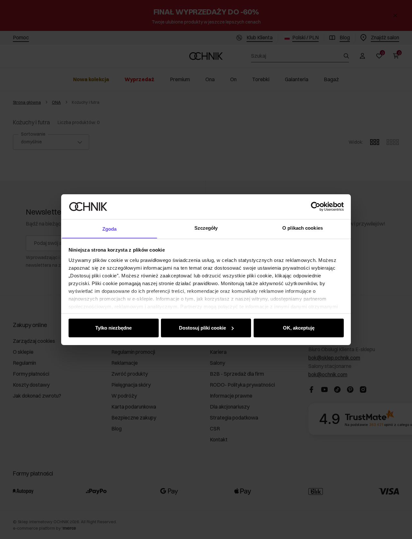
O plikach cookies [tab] (302, 227)
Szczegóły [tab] (206, 227)
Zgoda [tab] (109, 228)
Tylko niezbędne (113, 328)
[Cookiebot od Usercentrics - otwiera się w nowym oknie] (315, 206)
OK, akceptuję (298, 328)
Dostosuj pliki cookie (202, 328)
